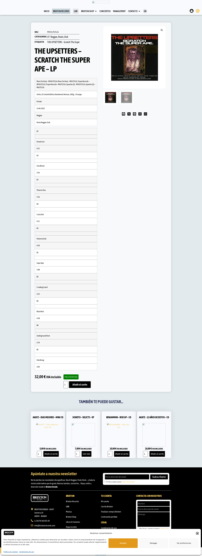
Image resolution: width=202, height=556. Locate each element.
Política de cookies (11, 552)
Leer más (86, 454)
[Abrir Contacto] (139, 11)
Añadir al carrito (79, 384)
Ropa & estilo (71, 527)
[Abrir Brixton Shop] (96, 11)
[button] (197, 533)
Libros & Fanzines (73, 522)
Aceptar (123, 543)
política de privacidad (128, 482)
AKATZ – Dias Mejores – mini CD (48, 417)
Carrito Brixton (107, 506)
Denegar (153, 543)
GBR (67, 506)
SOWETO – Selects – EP (83, 417)
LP (48, 36)
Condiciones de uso (26, 552)
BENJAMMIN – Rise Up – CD (118, 417)
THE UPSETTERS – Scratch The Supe (63, 42)
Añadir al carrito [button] (51, 454)
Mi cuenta (105, 501)
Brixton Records (72, 501)
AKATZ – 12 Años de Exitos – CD (154, 417)
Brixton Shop (71, 516)
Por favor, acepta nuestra (120, 482)
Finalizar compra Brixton (111, 511)
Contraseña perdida (109, 516)
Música (69, 511)
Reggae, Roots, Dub (59, 36)
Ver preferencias (184, 543)
